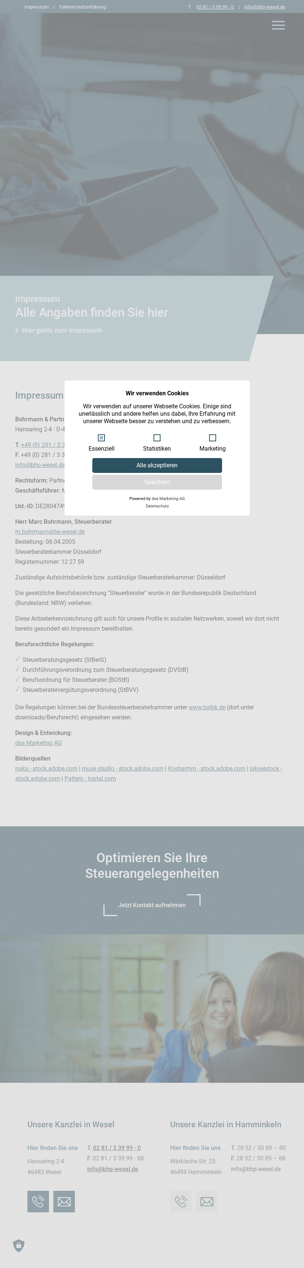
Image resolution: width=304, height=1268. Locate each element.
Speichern (157, 482)
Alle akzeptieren (157, 465)
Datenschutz (157, 506)
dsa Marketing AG (168, 498)
